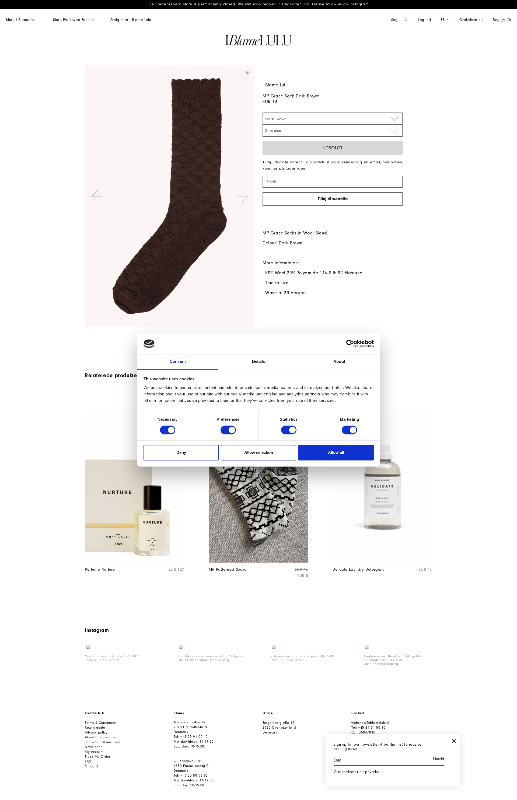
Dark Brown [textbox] (276, 119)
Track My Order (97, 757)
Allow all (336, 452)
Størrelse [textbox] (273, 130)
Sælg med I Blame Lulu (130, 20)
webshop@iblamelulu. (369, 723)
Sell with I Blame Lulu (102, 742)
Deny (181, 452)
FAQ (88, 761)
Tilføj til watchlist (333, 199)
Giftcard (91, 766)
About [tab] (339, 361)
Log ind (424, 20)
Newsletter (93, 747)
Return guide (95, 727)
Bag (502, 20)
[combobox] (333, 119)
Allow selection (258, 452)
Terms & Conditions (100, 723)
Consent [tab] (178, 361)
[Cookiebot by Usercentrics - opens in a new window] (350, 344)
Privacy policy (96, 732)
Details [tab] (258, 361)
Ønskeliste (469, 20)
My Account (94, 752)
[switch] (228, 430)
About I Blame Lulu (100, 737)
